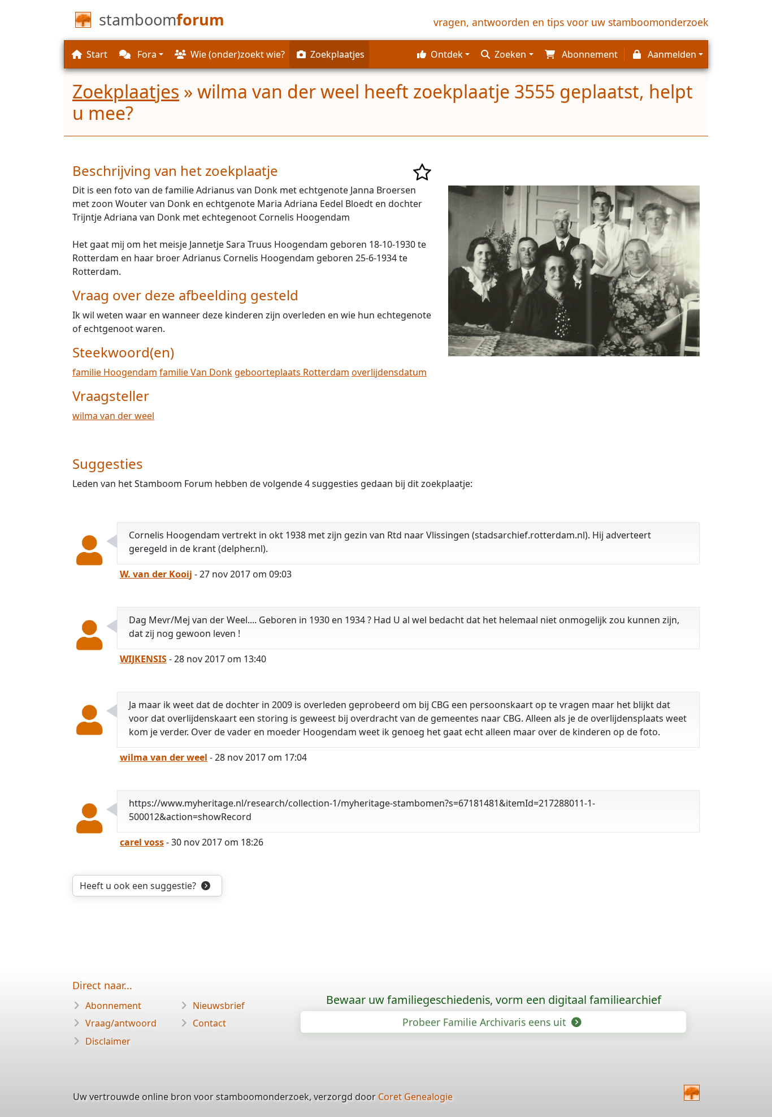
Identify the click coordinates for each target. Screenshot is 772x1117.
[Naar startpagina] (692, 1093)
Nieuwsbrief (219, 1005)
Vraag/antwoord (121, 1023)
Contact (209, 1023)
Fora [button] (146, 54)
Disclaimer (108, 1041)
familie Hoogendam (114, 372)
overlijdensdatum (389, 372)
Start (96, 54)
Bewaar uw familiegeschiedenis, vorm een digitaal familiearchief (493, 999)
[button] (442, 54)
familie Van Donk (195, 372)
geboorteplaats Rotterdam (292, 372)
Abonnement (113, 1005)
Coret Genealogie (415, 1096)
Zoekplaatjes (125, 91)
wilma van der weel (113, 415)
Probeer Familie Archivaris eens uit (485, 1022)
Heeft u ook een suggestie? (139, 885)
